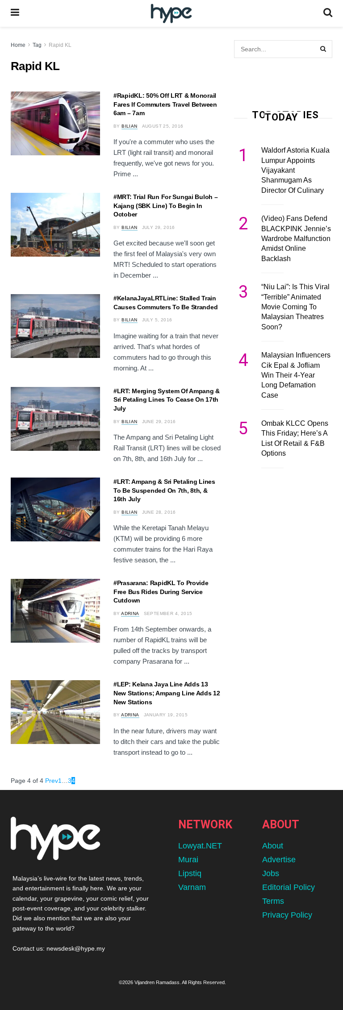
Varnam (192, 887)
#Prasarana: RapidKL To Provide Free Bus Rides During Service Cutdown (161, 591)
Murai (188, 859)
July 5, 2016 (157, 319)
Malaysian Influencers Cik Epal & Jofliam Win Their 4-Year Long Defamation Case (295, 375)
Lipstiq (189, 873)
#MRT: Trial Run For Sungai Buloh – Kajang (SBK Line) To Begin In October (165, 205)
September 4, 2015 (168, 613)
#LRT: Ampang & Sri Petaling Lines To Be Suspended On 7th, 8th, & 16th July (164, 490)
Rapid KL (60, 45)
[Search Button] (327, 13)
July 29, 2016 (158, 227)
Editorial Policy (288, 887)
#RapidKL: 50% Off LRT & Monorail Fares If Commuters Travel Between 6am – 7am (165, 104)
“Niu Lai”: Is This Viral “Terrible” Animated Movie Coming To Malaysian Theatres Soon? (295, 307)
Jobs (270, 873)
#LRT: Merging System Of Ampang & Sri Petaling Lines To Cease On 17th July (166, 399)
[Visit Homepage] (171, 14)
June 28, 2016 (159, 512)
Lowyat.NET (200, 845)
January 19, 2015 (166, 714)
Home (18, 45)
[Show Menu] (15, 13)
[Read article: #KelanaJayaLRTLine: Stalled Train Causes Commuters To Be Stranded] (55, 326)
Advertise (279, 859)
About (272, 845)
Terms (273, 901)
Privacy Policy (287, 914)
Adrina (130, 613)
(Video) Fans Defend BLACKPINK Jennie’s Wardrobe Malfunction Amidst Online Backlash (296, 238)
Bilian (129, 126)
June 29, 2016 (159, 421)
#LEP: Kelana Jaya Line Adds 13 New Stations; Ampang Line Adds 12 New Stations (166, 693)
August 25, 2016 (163, 126)
